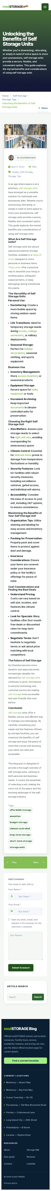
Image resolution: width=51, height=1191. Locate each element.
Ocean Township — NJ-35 (19, 1097)
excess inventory (28, 376)
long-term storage (20, 835)
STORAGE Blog (20, 1029)
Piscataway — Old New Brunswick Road (26, 1105)
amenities (15, 816)
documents (17, 407)
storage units (17, 847)
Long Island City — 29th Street (21, 1120)
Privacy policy (10, 1183)
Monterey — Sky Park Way (19, 1090)
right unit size (23, 437)
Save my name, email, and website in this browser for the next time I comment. (26, 923)
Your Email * (14, 904)
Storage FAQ (33, 1150)
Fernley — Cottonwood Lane (20, 1112)
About (7, 1150)
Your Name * (15, 889)
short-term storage (21, 841)
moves (23, 331)
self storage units (28, 188)
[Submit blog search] (38, 997)
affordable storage (20, 810)
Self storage (14, 712)
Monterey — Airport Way (18, 1082)
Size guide (9, 1157)
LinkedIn (31, 1164)
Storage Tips (9, 99)
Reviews (31, 1157)
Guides (15, 172)
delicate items (23, 455)
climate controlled (20, 828)
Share (45, 108)
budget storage (18, 822)
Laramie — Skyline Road (18, 1135)
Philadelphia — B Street (18, 1127)
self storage (14, 694)
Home (5, 95)
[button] (45, 6)
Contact (8, 1164)
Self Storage (20, 95)
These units (14, 267)
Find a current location (25, 1060)
